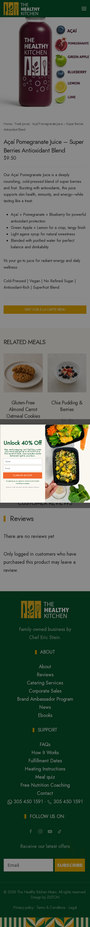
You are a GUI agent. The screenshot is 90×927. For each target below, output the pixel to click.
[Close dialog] (87, 427)
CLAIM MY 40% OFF (22, 475)
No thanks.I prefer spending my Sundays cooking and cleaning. (22, 487)
